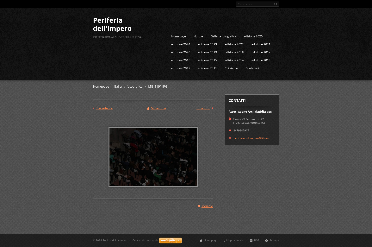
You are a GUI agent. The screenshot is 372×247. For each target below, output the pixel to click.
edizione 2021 (260, 44)
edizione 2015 (207, 60)
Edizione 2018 (234, 52)
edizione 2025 (253, 36)
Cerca (276, 4)
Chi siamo (231, 68)
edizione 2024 (180, 44)
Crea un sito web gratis (145, 240)
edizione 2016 (180, 60)
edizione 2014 (234, 60)
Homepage (178, 36)
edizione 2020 (180, 52)
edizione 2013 (260, 60)
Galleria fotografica (223, 36)
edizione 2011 (207, 68)
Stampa (274, 240)
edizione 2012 (180, 68)
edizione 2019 (207, 52)
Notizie (198, 36)
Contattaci (252, 68)
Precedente (104, 108)
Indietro (207, 206)
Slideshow (158, 108)
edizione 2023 (207, 44)
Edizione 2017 (260, 52)
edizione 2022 (234, 44)
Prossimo (203, 108)
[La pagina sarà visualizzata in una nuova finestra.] (153, 189)
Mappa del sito (235, 240)
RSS (256, 240)
